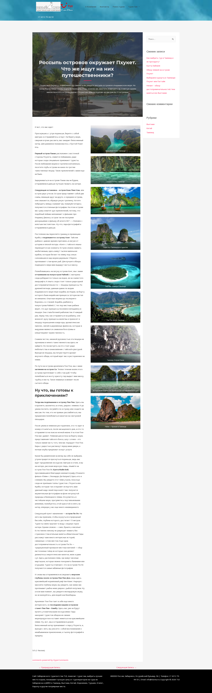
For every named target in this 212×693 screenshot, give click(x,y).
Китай (149, 128)
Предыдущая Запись (49, 667)
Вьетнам (150, 124)
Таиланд (150, 132)
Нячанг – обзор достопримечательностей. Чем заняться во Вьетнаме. (160, 89)
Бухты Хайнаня (153, 65)
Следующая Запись (126, 667)
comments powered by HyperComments (50, 660)
